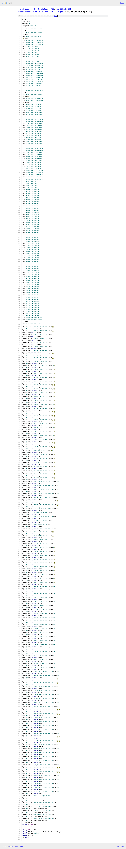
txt (118, 846)
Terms (21, 846)
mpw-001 (59, 9)
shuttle (44, 9)
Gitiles (11, 846)
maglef (60, 11)
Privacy (16, 846)
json (122, 846)
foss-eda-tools (23, 9)
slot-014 (67, 9)
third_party (35, 9)
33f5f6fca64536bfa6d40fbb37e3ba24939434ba (36, 11)
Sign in (122, 3)
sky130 (51, 9)
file (55, 16)
